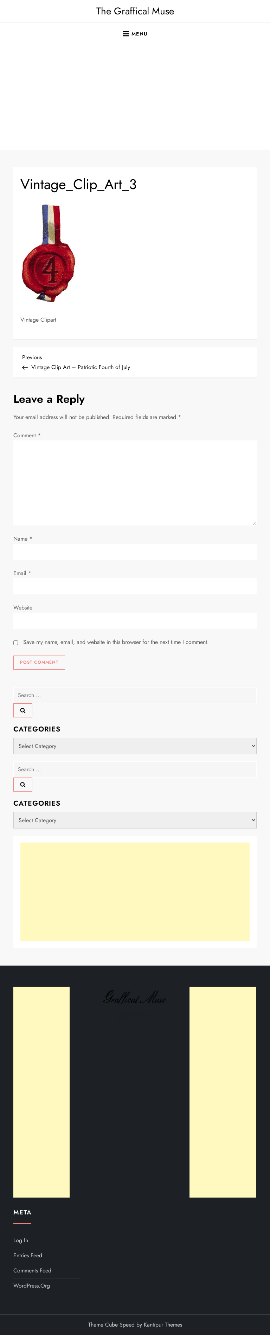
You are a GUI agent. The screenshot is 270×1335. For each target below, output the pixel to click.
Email (22, 573)
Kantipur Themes (163, 1325)
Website (22, 608)
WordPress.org (31, 1286)
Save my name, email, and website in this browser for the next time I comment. (116, 642)
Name (22, 539)
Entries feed (27, 1255)
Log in (20, 1240)
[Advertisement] (135, 97)
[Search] (22, 710)
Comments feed (32, 1270)
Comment (27, 435)
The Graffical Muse (135, 11)
